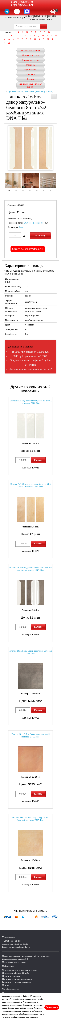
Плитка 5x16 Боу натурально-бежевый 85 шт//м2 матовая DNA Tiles (30, 485)
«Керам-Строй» (41, 15)
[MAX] (27, 11)
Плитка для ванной (30, 50)
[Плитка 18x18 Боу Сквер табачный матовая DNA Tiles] (30, 676)
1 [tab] (10, 191)
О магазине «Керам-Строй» (15, 973)
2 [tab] (17, 191)
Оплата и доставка (11, 976)
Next (58, 181)
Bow (50, 91)
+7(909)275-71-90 (22, 5)
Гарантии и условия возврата (16, 982)
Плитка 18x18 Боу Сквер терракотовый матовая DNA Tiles (31, 735)
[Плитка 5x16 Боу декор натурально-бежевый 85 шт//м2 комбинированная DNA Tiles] (30, 148)
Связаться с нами (10, 993)
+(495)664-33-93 (22, 2)
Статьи (5, 985)
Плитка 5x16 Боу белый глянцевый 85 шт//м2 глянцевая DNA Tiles (30, 401)
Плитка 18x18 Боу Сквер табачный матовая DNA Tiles (30, 652)
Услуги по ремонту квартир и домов (19, 970)
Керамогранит (30, 69)
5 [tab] (38, 191)
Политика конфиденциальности (17, 979)
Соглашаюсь (52, 1007)
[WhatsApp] (17, 11)
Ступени (31, 74)
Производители (15, 91)
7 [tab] (52, 191)
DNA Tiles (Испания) (35, 91)
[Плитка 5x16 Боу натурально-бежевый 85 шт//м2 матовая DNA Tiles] (30, 509)
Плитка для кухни (30, 60)
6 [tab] (45, 191)
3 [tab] (24, 191)
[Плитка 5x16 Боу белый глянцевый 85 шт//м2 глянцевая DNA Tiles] (30, 426)
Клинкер (30, 79)
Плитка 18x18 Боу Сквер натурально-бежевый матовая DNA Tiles (30, 818)
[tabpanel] (13, 181)
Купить (38, 460)
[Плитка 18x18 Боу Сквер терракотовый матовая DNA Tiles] (30, 759)
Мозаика (30, 65)
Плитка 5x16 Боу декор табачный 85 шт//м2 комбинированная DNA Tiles (30, 568)
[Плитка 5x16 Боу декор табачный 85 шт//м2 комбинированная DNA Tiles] (30, 593)
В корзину (40, 235)
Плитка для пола (30, 55)
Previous (2, 181)
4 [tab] (31, 191)
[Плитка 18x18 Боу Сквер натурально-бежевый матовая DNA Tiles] (30, 843)
